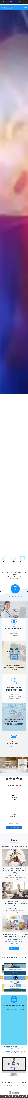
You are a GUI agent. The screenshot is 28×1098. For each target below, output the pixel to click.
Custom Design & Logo (14, 631)
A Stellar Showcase (14, 957)
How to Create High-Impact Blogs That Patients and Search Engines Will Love (15, 903)
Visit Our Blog (14, 948)
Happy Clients (13, 563)
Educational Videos (22, 563)
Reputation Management (14, 698)
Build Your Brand (14, 628)
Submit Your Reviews (14, 827)
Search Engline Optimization (14, 694)
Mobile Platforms (14, 633)
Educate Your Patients (14, 650)
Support (22, 1)
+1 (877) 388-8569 (13, 3)
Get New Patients (14, 742)
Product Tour (15, 1)
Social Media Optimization (14, 696)
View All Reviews (14, 823)
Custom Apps (14, 635)
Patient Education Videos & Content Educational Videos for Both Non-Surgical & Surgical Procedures (14, 667)
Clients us (14, 785)
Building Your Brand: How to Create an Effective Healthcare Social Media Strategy (15, 870)
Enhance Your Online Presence (14, 688)
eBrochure (7, 1)
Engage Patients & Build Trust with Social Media (14, 721)
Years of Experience (4, 563)
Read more (14, 880)
